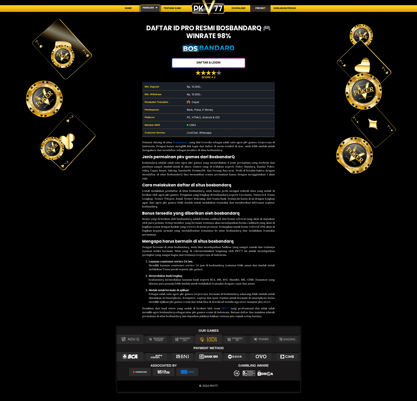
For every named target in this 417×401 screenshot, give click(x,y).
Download (238, 8)
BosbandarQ (180, 142)
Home (128, 8)
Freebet (260, 8)
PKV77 (225, 308)
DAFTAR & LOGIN (208, 62)
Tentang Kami (172, 8)
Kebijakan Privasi (285, 8)
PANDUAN (148, 7)
